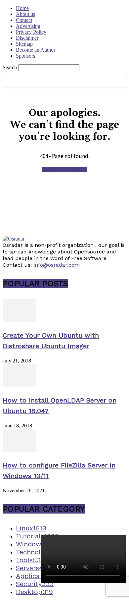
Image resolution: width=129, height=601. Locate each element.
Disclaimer (27, 38)
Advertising (28, 26)
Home (22, 8)
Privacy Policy (31, 32)
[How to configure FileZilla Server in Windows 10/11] (19, 450)
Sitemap (24, 44)
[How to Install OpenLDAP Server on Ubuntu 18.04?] (19, 385)
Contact (24, 20)
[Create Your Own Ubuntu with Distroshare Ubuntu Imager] (19, 320)
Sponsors (25, 56)
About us (25, 14)
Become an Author (35, 50)
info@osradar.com (56, 265)
